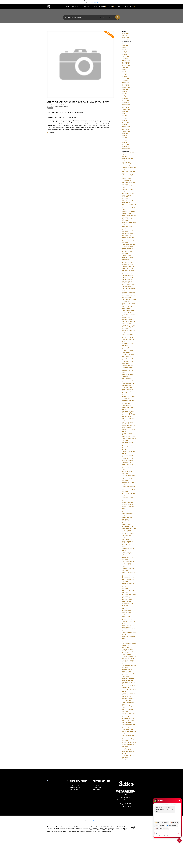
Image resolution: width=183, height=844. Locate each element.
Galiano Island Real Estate (128, 374)
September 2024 (126, 87)
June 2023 (124, 115)
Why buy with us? (74, 785)
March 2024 (125, 98)
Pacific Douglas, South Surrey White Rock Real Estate (128, 544)
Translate (96, 2)
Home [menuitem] (68, 6)
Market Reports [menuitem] (99, 6)
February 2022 (125, 144)
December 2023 (126, 104)
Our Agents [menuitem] (75, 6)
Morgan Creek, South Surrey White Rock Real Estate (128, 499)
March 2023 (125, 120)
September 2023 (126, 109)
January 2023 (125, 124)
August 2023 (125, 111)
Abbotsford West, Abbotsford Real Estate (59, 106)
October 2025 (125, 64)
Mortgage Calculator (75, 787)
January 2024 (125, 102)
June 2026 (124, 49)
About (132, 6)
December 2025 (126, 60)
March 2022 (125, 142)
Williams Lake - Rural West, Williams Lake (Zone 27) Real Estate (129, 744)
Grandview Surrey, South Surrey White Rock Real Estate (128, 392)
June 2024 (124, 93)
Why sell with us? (97, 785)
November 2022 (126, 128)
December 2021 (126, 148)
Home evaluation (97, 787)
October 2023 (125, 108)
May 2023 (124, 117)
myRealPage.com (94, 820)
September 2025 (126, 65)
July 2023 (124, 113)
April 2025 (124, 75)
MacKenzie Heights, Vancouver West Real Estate (127, 467)
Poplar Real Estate (126, 552)
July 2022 (124, 135)
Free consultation (97, 789)
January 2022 (125, 146)
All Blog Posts (125, 33)
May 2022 (124, 139)
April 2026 (124, 53)
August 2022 (125, 133)
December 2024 (126, 82)
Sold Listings (125, 39)
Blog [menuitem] (126, 6)
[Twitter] (123, 807)
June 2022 (124, 137)
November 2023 (126, 106)
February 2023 (125, 122)
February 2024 (125, 100)
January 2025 (125, 80)
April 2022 (124, 140)
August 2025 (125, 67)
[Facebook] (121, 807)
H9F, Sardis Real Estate (128, 411)
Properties (86, 6)
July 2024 (124, 91)
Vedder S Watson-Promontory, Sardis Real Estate (128, 702)
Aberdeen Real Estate (127, 165)
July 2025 (124, 69)
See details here (51, 115)
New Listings (125, 35)
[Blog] (131, 807)
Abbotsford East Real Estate (129, 153)
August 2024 (125, 89)
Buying (110, 6)
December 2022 (126, 126)
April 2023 (124, 118)
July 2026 (124, 47)
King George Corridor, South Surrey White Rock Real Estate (128, 447)
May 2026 (124, 51)
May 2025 (124, 73)
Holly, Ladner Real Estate (128, 436)
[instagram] (126, 807)
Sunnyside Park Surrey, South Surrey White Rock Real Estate (128, 682)
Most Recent (125, 43)
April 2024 (124, 97)
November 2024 (126, 84)
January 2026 (125, 58)
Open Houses (125, 37)
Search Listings (74, 789)
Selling (118, 6)
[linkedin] (128, 807)
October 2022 (125, 129)
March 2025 (125, 76)
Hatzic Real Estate (126, 416)
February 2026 (125, 56)
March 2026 (125, 54)
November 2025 (126, 62)
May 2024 (124, 95)
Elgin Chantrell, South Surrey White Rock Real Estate (128, 339)
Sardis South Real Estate (128, 619)
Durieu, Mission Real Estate (129, 325)
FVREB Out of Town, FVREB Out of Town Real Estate (128, 370)
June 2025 (124, 71)
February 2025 (125, 78)
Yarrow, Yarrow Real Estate (129, 759)
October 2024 (125, 86)
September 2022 (126, 131)
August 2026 (125, 45)
